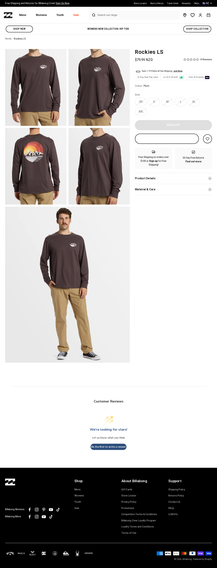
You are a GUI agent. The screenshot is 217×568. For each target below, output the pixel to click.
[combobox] (138, 15)
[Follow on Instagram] (36, 509)
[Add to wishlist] (207, 138)
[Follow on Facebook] (29, 509)
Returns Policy (176, 495)
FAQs (171, 508)
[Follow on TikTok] (58, 509)
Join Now (177, 71)
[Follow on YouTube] (51, 509)
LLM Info (173, 514)
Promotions (127, 508)
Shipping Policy (176, 489)
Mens (22, 15)
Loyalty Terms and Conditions (137, 526)
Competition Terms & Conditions (139, 514)
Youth (60, 15)
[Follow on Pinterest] (44, 509)
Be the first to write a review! (108, 446)
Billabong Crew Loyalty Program (138, 520)
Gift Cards (126, 489)
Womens (41, 15)
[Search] (92, 15)
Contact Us (174, 502)
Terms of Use (128, 533)
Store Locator (128, 495)
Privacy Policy (128, 502)
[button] (24, 15)
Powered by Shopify (202, 559)
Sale (76, 15)
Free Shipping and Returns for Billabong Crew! (37, 3)
